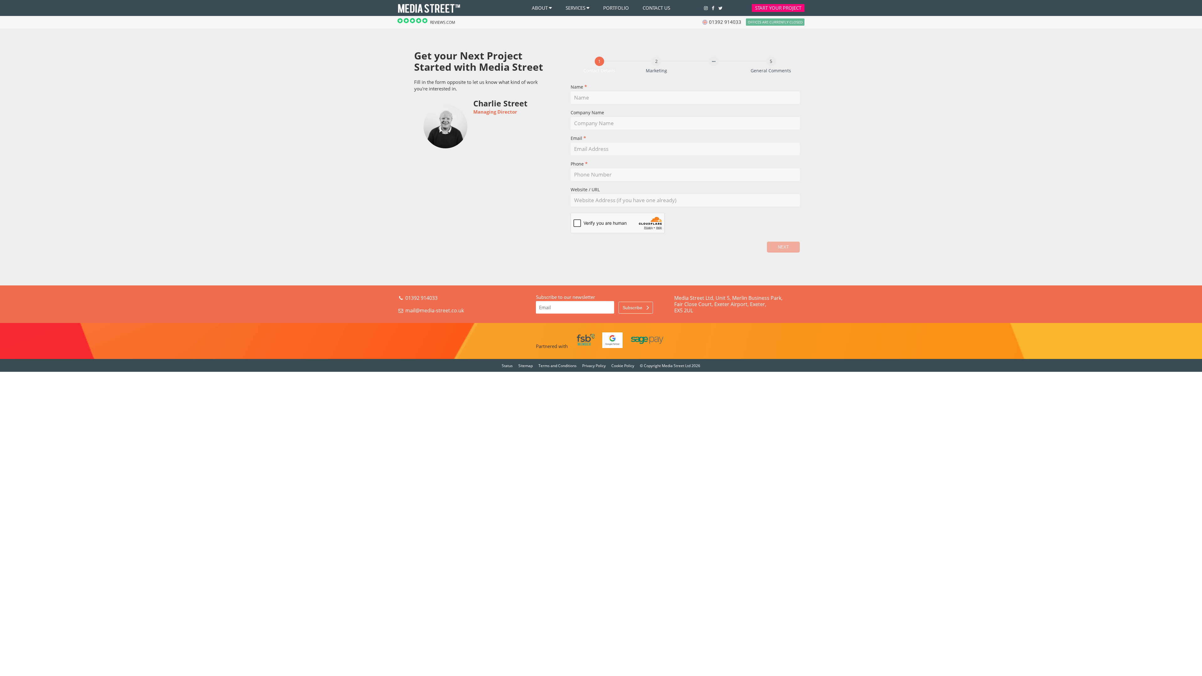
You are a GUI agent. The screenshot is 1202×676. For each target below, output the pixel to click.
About (540, 8)
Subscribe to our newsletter (565, 297)
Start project (778, 8)
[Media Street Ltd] (429, 12)
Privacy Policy (594, 365)
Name (579, 87)
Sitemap (525, 365)
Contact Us (656, 8)
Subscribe (633, 307)
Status (507, 365)
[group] (685, 65)
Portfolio (616, 8)
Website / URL (585, 189)
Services (575, 8)
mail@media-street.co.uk (434, 310)
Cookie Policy (622, 365)
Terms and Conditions (557, 365)
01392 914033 (421, 297)
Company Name (587, 112)
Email (578, 138)
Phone (579, 164)
